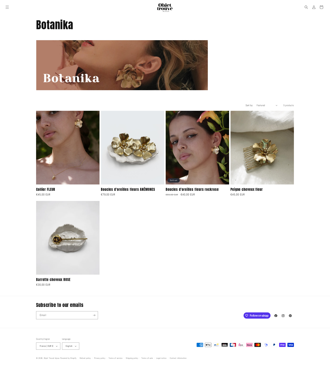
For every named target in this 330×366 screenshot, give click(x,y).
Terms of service (115, 358)
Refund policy (85, 358)
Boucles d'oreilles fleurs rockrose (192, 189)
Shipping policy (132, 358)
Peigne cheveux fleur (246, 189)
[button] (7, 7)
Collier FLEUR (45, 189)
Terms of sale (147, 358)
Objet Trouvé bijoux (52, 358)
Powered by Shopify (68, 358)
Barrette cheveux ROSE (53, 279)
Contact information (178, 358)
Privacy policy (99, 358)
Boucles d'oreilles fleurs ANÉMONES (128, 189)
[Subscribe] (94, 315)
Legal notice (161, 358)
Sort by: (249, 105)
